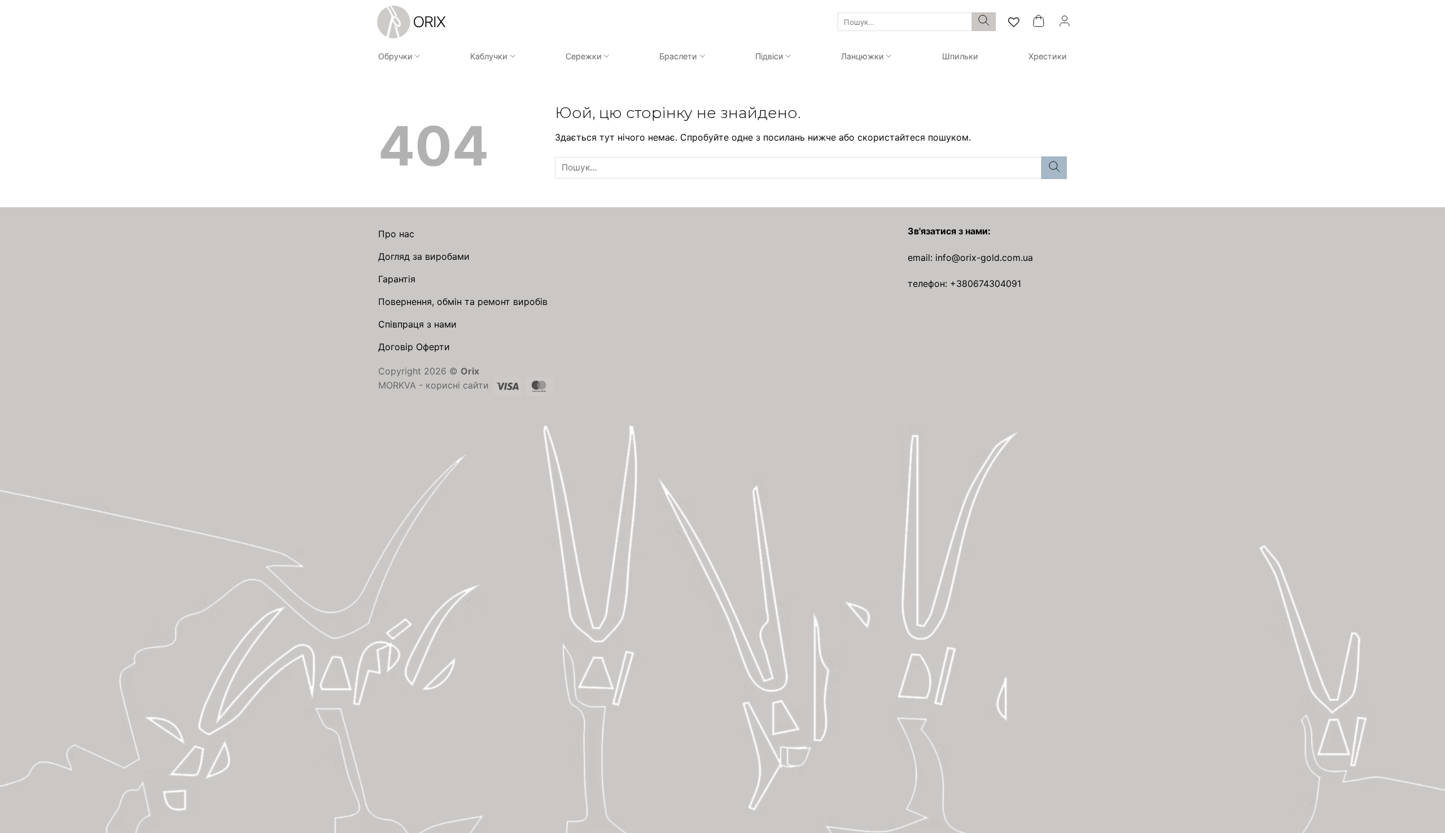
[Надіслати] (984, 22)
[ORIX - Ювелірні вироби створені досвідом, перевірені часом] (410, 22)
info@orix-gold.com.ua (984, 257)
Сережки (584, 56)
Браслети (678, 56)
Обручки (395, 56)
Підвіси (769, 56)
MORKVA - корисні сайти (433, 385)
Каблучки (488, 56)
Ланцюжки (862, 56)
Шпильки (960, 56)
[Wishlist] (1013, 22)
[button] (1038, 21)
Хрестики (1047, 56)
